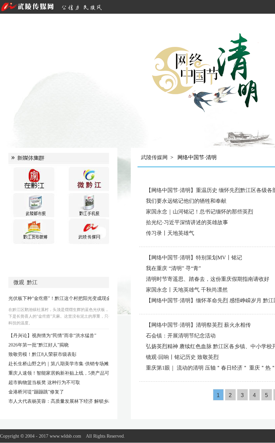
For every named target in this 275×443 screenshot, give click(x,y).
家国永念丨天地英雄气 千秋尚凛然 (187, 290)
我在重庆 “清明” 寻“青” (173, 268)
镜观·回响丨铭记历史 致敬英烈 (182, 357)
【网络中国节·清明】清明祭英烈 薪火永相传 (198, 325)
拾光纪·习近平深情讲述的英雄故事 (187, 222)
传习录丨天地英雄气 (170, 233)
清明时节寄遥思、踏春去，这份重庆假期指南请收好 (207, 279)
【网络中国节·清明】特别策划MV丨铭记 (194, 257)
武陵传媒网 (154, 157)
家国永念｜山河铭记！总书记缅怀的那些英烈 (199, 211)
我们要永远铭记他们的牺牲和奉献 (186, 201)
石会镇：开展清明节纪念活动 (181, 335)
